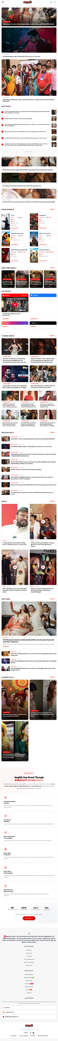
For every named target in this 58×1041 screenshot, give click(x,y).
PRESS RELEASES (29, 986)
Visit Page (33, 318)
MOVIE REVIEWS (27, 977)
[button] (3, 2)
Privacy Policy (13, 1035)
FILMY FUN (29, 992)
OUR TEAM (29, 956)
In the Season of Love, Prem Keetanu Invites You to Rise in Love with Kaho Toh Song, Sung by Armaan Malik (28, 202)
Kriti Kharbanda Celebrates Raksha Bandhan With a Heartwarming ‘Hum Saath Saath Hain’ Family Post (27, 169)
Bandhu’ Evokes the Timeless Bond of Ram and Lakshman (18, 118)
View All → (53, 209)
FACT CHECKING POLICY (29, 959)
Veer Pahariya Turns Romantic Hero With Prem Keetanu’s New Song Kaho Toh (21, 185)
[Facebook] (30, 1033)
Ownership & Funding (43, 1035)
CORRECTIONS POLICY (29, 962)
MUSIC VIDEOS (29, 980)
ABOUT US (29, 950)
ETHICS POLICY (29, 965)
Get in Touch (28, 918)
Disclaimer (33, 1035)
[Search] (51, 2)
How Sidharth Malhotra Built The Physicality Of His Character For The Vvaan (21, 56)
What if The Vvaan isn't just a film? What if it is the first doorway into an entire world (25, 131)
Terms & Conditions (23, 1035)
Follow (5, 326)
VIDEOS (27, 989)
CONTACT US (29, 953)
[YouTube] (33, 1033)
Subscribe (5, 318)
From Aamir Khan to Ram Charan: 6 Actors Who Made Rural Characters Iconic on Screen (26, 138)
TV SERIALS (27, 983)
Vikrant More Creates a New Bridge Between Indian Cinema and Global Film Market (28, 24)
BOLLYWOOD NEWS (29, 974)
